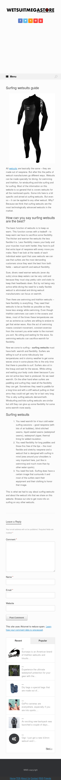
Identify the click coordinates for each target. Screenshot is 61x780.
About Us (25, 778)
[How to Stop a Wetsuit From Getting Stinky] (14, 743)
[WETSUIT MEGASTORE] (30, 10)
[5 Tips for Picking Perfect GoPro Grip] (14, 709)
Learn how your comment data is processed (28, 628)
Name (9, 576)
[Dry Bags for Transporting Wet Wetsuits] (14, 693)
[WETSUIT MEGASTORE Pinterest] (35, 21)
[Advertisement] (30, 52)
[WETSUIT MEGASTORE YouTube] (40, 21)
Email (9, 590)
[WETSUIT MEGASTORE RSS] (30, 21)
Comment (11, 539)
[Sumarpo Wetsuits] (14, 657)
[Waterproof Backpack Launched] (14, 727)
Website (10, 603)
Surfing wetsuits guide (22, 87)
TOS (18, 778)
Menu (13, 76)
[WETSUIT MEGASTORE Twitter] (25, 21)
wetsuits (13, 168)
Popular (43, 640)
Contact (34, 778)
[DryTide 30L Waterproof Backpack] (14, 675)
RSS (41, 778)
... (23, 648)
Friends (47, 778)
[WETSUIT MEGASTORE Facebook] (20, 21)
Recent (18, 640)
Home (13, 778)
